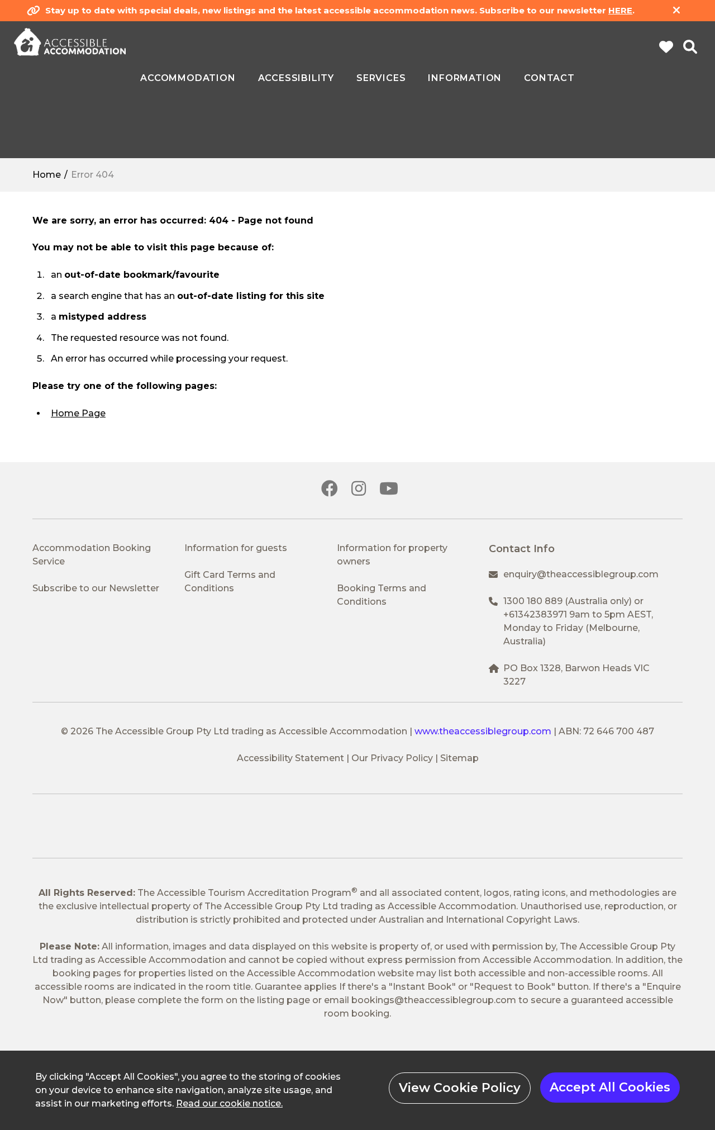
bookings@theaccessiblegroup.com (433, 1000)
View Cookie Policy (460, 1087)
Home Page (78, 413)
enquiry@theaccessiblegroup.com (581, 574)
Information (465, 78)
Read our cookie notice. (229, 1103)
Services (381, 78)
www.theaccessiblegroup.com (482, 731)
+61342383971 (535, 614)
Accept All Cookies (610, 1087)
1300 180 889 (533, 601)
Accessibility (296, 78)
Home (46, 174)
